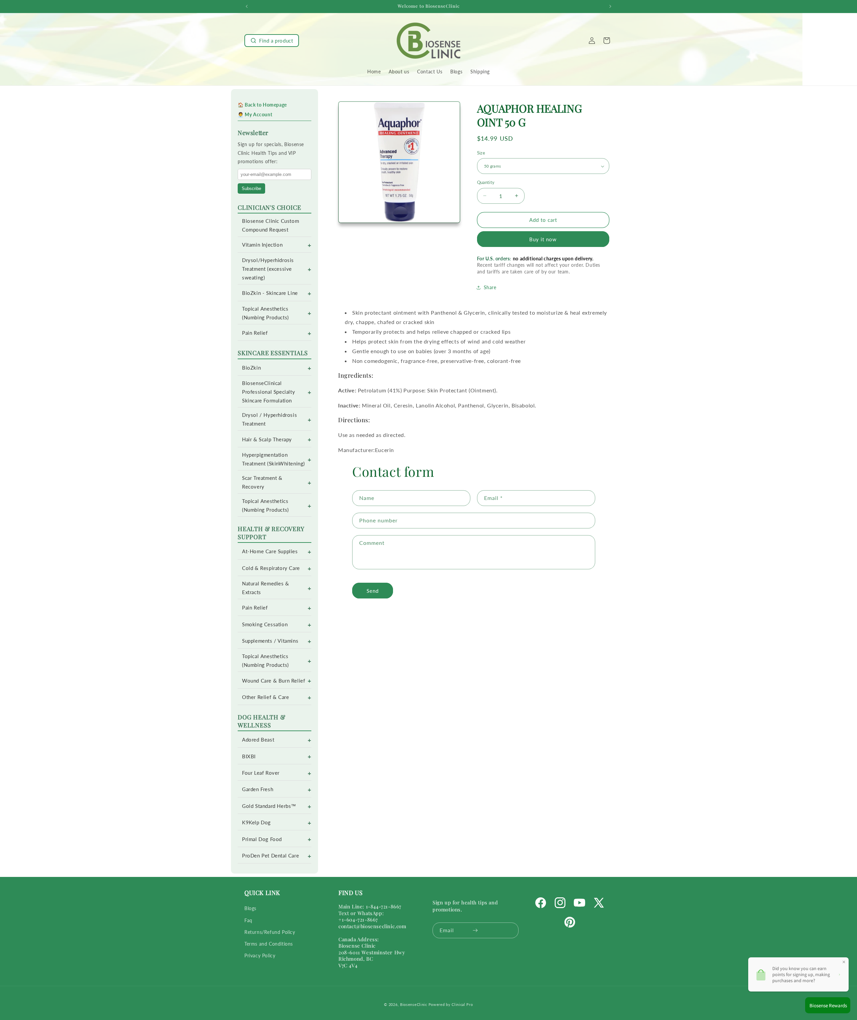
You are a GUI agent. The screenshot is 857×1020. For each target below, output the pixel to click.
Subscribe (251, 188)
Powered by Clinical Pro (450, 1004)
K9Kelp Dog (256, 822)
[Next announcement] (610, 6)
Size (481, 152)
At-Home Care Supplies (270, 551)
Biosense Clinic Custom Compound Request (270, 225)
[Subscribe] (475, 930)
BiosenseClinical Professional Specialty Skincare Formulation (268, 391)
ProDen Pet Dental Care (270, 855)
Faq (248, 920)
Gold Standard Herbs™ (269, 806)
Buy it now (543, 239)
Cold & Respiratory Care (271, 568)
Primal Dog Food (262, 839)
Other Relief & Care (265, 697)
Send (373, 591)
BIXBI (249, 756)
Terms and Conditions (268, 944)
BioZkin (251, 368)
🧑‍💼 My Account (255, 114)
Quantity (486, 182)
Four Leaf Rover (261, 773)
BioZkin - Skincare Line (270, 293)
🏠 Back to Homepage (262, 105)
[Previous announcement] (246, 6)
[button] (271, 40)
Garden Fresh (257, 789)
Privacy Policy (259, 955)
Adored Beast (258, 740)
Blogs (250, 908)
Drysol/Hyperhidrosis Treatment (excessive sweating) (268, 268)
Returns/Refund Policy (269, 932)
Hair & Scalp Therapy (267, 439)
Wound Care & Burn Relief (273, 681)
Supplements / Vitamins (270, 641)
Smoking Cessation (265, 624)
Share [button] (490, 287)
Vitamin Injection (262, 245)
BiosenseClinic (413, 1004)
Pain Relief (255, 333)
